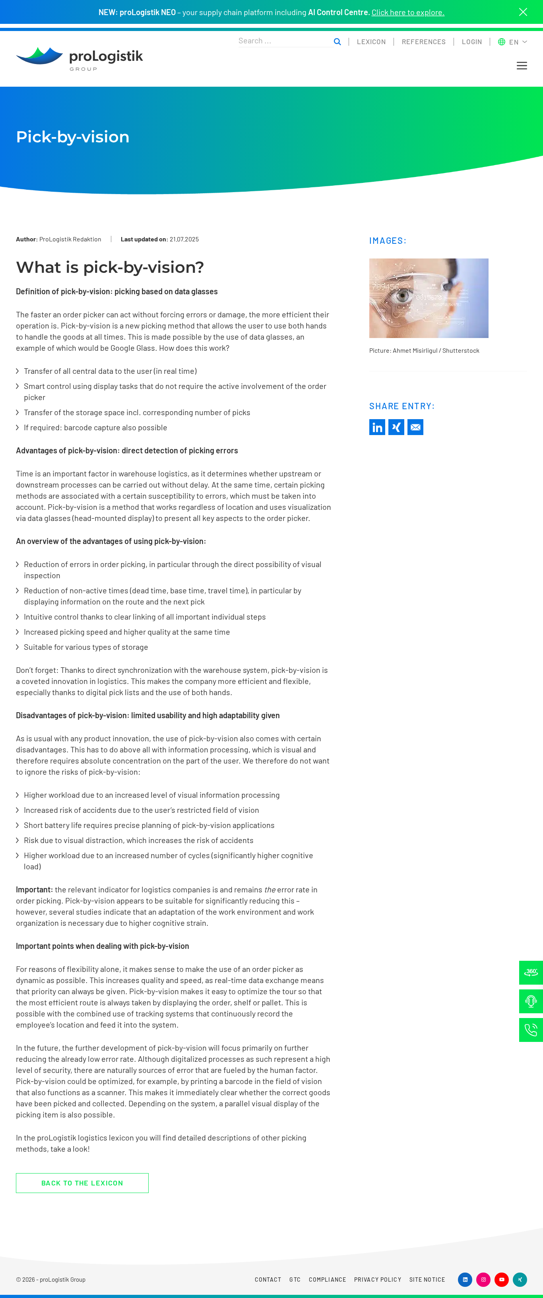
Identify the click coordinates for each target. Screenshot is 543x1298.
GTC (295, 1279)
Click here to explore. (408, 12)
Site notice (427, 1279)
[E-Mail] (415, 427)
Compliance (327, 1279)
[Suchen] (337, 42)
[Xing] (396, 427)
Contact (268, 1279)
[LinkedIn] (377, 427)
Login (472, 41)
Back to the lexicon (82, 1182)
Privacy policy (377, 1279)
